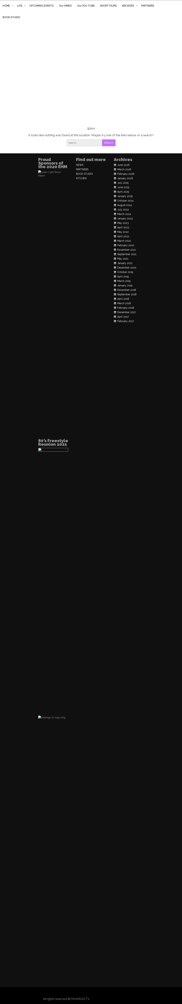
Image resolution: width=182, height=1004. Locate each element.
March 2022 (124, 240)
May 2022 (123, 231)
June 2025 (123, 187)
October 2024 (125, 200)
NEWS (79, 165)
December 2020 (126, 267)
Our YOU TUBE (86, 5)
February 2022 (125, 245)
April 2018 (123, 298)
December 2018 (126, 289)
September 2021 (126, 254)
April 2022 (123, 236)
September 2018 (126, 294)
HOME (6, 5)
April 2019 (123, 276)
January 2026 (125, 178)
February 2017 (125, 321)
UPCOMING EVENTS (41, 5)
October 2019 (125, 272)
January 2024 (125, 218)
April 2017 (123, 316)
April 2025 (123, 191)
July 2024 (123, 209)
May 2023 (123, 223)
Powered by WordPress (91, 992)
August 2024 (124, 205)
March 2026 (124, 169)
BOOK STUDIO (11, 17)
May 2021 (122, 258)
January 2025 (125, 196)
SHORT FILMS (108, 5)
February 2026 (125, 173)
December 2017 (126, 312)
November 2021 (126, 249)
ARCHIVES (128, 5)
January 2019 (124, 285)
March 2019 (124, 281)
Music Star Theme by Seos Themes (114, 999)
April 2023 (123, 227)
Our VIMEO (65, 5)
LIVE (19, 5)
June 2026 (123, 165)
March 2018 (124, 303)
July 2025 (123, 182)
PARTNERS (147, 5)
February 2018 (125, 307)
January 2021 (124, 263)
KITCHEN (81, 178)
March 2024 (124, 214)
